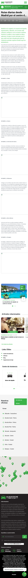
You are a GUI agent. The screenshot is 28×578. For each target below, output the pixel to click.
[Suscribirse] (24, 536)
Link (14, 294)
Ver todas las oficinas (19, 401)
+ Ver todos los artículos (7, 344)
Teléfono (19, 551)
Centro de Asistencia (8, 353)
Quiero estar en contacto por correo (12, 540)
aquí (17, 7)
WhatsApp (8, 551)
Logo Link (6, 2)
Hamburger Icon (25, 2)
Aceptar (14, 574)
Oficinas (5, 355)
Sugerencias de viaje (8, 360)
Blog (4, 357)
